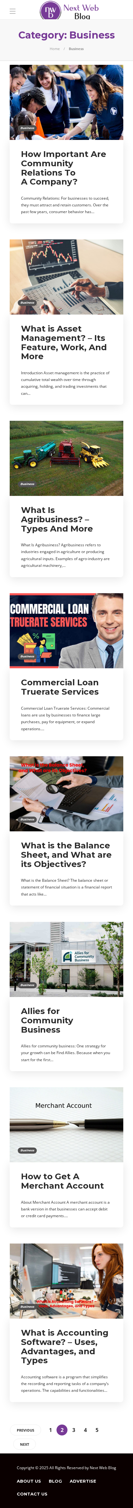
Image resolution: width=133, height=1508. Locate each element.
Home (55, 48)
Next (24, 1444)
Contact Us (32, 1493)
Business (27, 128)
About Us (29, 1481)
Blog (55, 1481)
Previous (25, 1430)
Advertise (83, 1481)
